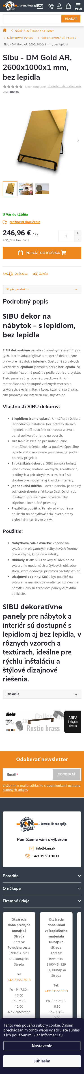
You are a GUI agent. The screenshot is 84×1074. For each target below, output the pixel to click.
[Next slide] (78, 140)
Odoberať (66, 774)
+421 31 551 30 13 (45, 856)
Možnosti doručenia (25, 222)
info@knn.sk (45, 848)
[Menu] (78, 6)
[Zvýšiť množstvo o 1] (77, 233)
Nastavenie (42, 1045)
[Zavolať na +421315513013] (51, 6)
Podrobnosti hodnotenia (64, 86)
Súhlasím (42, 1061)
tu (61, 1035)
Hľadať (71, 19)
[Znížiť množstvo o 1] (77, 239)
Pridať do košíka (43, 253)
